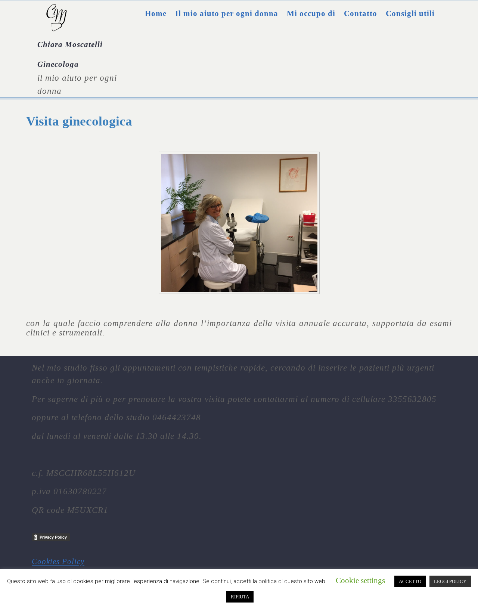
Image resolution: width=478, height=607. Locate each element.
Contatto (360, 13)
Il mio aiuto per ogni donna (226, 13)
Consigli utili (410, 13)
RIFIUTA (240, 597)
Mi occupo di (311, 13)
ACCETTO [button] (410, 581)
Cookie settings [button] (360, 580)
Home (156, 13)
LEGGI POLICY (450, 581)
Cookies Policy (58, 561)
